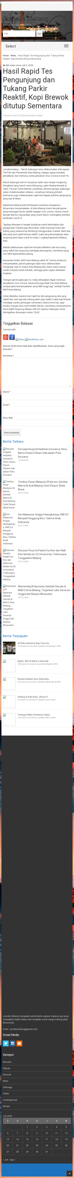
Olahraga (7, 1087)
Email (6, 405)
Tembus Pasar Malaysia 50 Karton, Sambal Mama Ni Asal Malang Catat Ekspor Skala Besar (42, 485)
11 (56, 1133)
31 (46, 1152)
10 (46, 1133)
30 (37, 1152)
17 (46, 1139)
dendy (31, 115)
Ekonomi (7, 1062)
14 (17, 1139)
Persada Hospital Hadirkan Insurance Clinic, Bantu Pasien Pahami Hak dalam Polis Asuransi (43, 453)
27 (7, 1152)
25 (56, 1145)
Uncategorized (10, 1100)
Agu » (12, 1159)
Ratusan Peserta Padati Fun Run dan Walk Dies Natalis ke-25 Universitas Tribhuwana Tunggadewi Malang (42, 554)
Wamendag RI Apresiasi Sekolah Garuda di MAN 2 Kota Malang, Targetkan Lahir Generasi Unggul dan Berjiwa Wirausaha (44, 590)
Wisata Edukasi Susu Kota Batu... (34, 679)
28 (17, 1152)
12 (66, 1133)
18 (56, 1139)
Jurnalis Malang (25, 19)
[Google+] (6, 339)
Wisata (6, 1106)
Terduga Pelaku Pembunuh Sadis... (35, 715)
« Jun (5, 1159)
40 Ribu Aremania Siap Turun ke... (34, 643)
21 (17, 1145)
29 (27, 1152)
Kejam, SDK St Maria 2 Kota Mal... (34, 661)
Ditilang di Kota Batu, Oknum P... (33, 697)
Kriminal (7, 1074)
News (13, 55)
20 (7, 1145)
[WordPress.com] (34, 339)
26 (66, 1145)
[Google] (12, 339)
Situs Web (8, 418)
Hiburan (6, 1068)
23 (37, 1145)
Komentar (8, 356)
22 (27, 1145)
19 (66, 1139)
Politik (6, 1093)
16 (37, 1139)
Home (6, 55)
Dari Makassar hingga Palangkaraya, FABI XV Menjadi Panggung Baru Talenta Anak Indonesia (43, 518)
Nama (6, 392)
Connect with (9, 329)
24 (46, 1145)
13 (7, 1139)
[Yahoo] (20, 339)
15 (27, 1139)
